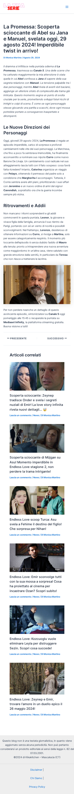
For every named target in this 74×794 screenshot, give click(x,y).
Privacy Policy (37, 786)
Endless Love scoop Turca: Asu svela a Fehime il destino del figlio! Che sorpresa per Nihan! (36, 524)
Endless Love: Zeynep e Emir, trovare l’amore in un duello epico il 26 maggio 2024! (36, 704)
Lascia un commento (20, 415)
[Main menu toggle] (67, 6)
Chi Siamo (36, 778)
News (36, 415)
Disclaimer (36, 769)
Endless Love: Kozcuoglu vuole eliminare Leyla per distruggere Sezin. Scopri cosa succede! (33, 643)
